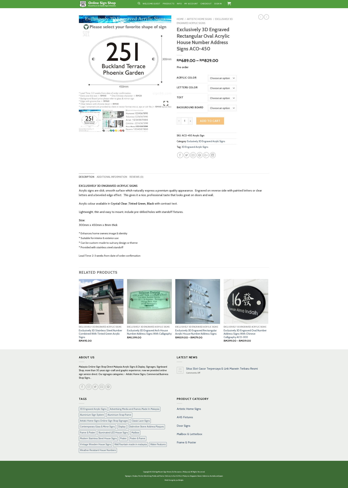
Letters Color (187, 87)
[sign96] (105, 4)
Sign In (218, 3)
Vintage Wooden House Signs (95, 444)
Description (86, 177)
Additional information (112, 177)
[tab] (86, 177)
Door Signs (183, 425)
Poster (123, 438)
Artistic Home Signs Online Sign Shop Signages (104, 420)
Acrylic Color (186, 78)
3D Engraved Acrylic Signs (195, 147)
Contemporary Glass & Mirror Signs (97, 426)
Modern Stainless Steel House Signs (98, 438)
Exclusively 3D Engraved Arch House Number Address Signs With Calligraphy (149, 332)
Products (168, 3)
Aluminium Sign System (92, 414)
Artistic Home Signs (189, 409)
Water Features (158, 444)
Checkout (206, 3)
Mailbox (135, 432)
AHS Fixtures (185, 417)
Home (180, 19)
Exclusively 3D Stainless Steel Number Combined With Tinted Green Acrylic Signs (100, 334)
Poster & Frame (137, 438)
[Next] (268, 314)
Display (121, 426)
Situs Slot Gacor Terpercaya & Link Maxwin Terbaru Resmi (222, 368)
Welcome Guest (151, 3)
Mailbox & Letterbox (189, 434)
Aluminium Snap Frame (119, 414)
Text (180, 97)
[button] (165, 63)
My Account (191, 3)
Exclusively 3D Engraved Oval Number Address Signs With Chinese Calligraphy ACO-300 (245, 334)
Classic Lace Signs (141, 420)
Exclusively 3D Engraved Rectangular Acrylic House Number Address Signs (196, 332)
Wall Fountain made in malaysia (130, 444)
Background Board (190, 107)
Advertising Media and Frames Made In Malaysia (134, 409)
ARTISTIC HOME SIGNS (199, 19)
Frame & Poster (87, 432)
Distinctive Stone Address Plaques (146, 426)
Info (179, 3)
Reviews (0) (136, 177)
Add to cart (210, 121)
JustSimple (179, 480)
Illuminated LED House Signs (113, 432)
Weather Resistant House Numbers (98, 450)
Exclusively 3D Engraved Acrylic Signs (206, 141)
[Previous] (79, 314)
